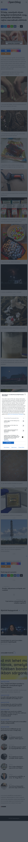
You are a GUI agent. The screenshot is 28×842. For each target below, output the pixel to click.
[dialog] (14, 421)
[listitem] (14, 418)
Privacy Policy (21, 447)
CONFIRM (8, 442)
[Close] (25, 394)
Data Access (14, 447)
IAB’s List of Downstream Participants (15, 414)
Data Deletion (6, 447)
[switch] (23, 421)
